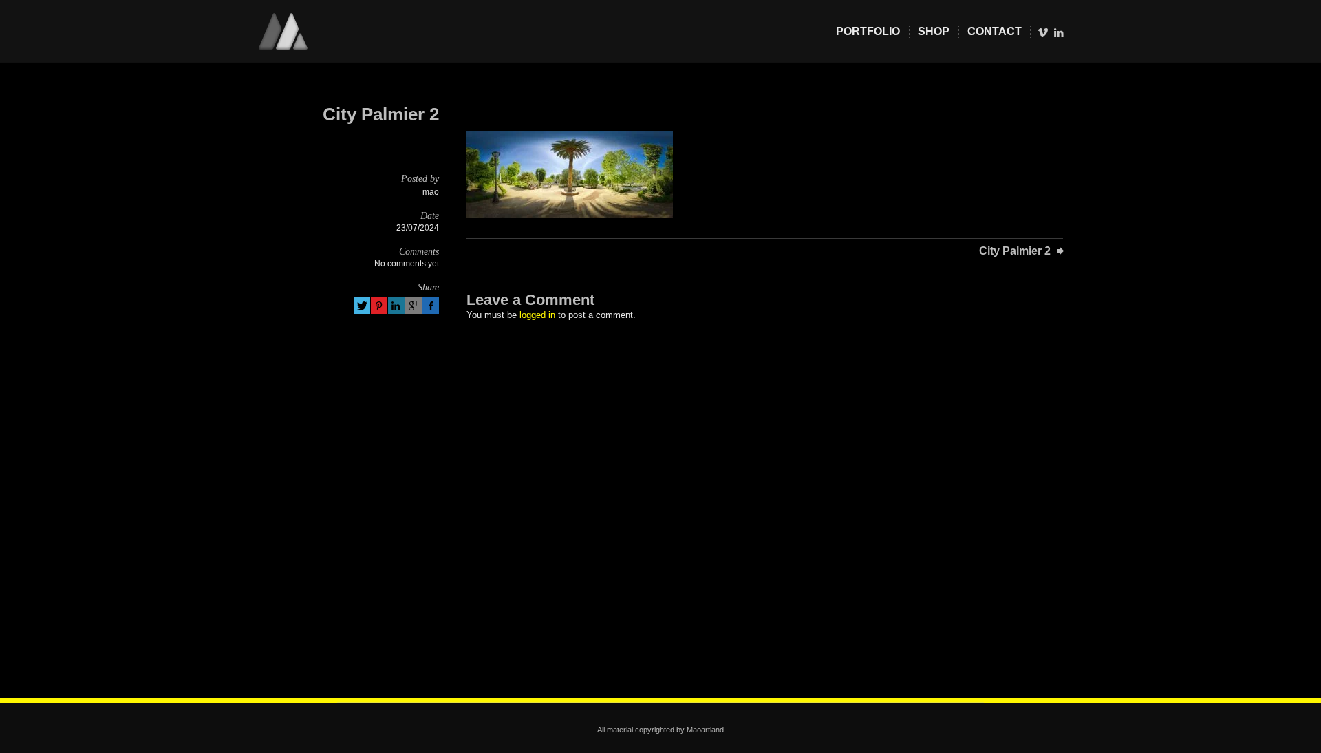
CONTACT (994, 31)
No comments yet (406, 263)
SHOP (933, 31)
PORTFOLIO (868, 31)
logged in (537, 315)
